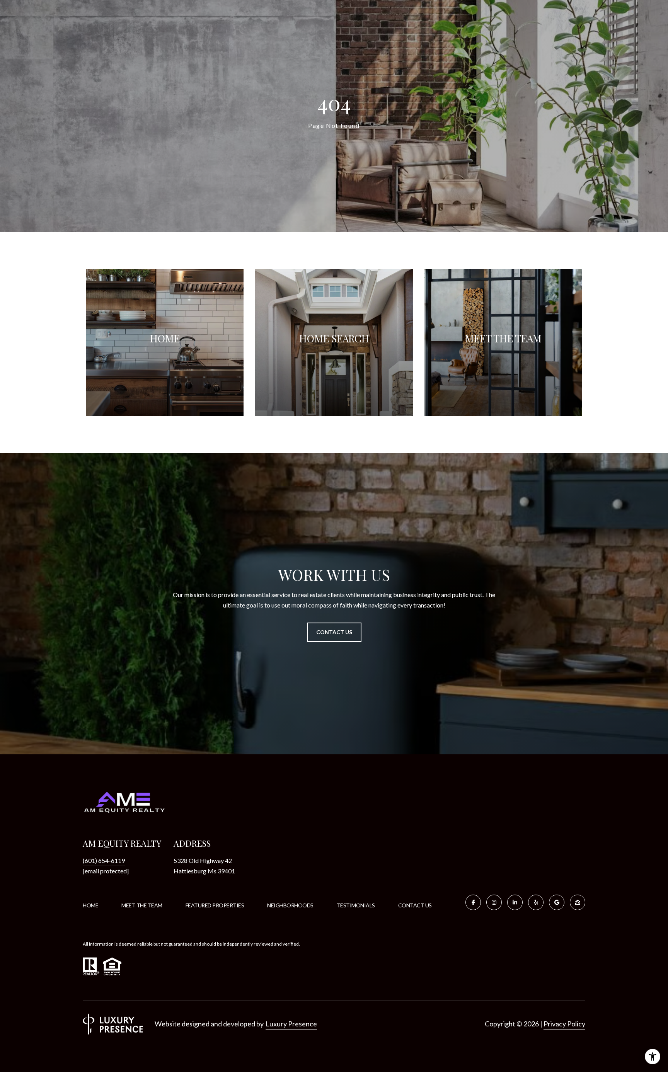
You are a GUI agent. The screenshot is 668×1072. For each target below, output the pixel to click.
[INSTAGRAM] (494, 902)
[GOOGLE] (556, 902)
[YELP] (536, 902)
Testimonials (356, 905)
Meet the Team (141, 905)
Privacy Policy (564, 1023)
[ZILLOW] (577, 902)
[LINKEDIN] (515, 902)
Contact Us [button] (334, 632)
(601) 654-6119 (104, 860)
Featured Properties (215, 905)
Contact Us (415, 905)
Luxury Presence (291, 1023)
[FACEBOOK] (473, 902)
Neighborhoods (290, 905)
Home (90, 905)
